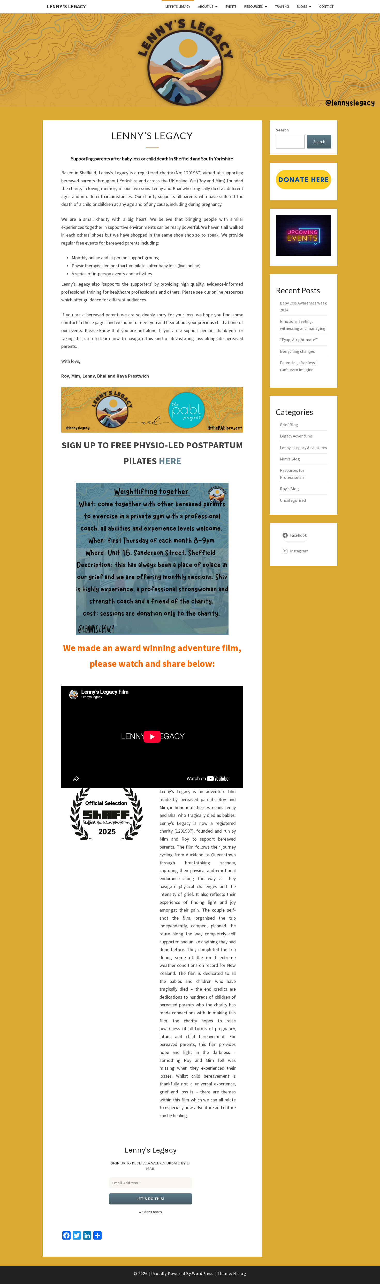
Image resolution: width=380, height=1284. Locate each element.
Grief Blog (289, 424)
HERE (170, 461)
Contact (326, 6)
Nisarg (239, 1273)
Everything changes (297, 351)
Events (231, 6)
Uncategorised (293, 500)
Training (282, 6)
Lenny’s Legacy (177, 6)
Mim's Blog (290, 458)
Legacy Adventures (296, 436)
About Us (206, 6)
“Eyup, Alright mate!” (299, 339)
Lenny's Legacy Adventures (303, 447)
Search (282, 129)
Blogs (302, 6)
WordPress (203, 1273)
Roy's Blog (289, 488)
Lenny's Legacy (66, 6)
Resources (253, 6)
